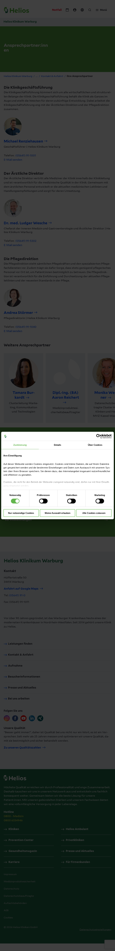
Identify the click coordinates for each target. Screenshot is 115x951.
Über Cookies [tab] (95, 445)
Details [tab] (57, 445)
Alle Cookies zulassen (93, 513)
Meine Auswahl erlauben (57, 513)
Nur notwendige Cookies (21, 513)
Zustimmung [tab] (20, 445)
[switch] (43, 501)
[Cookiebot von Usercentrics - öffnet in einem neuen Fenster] (98, 436)
